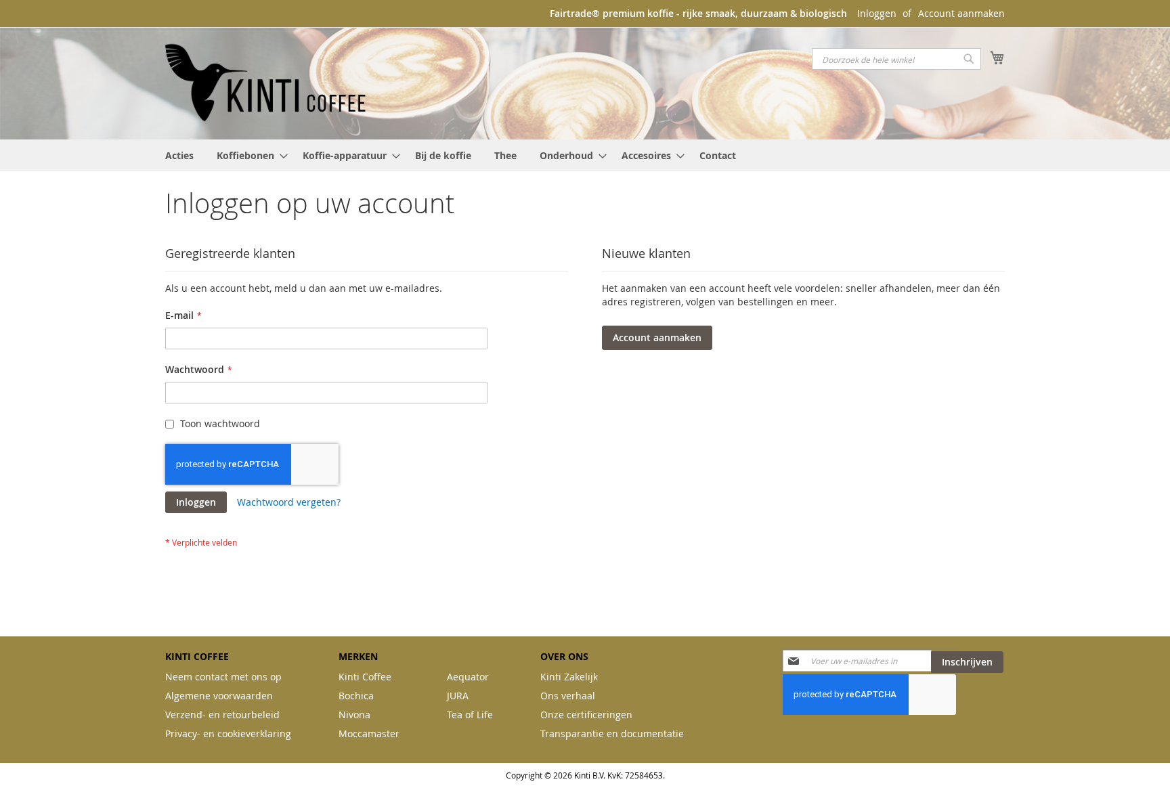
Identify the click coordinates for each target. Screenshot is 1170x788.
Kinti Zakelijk (569, 676)
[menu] (585, 155)
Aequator (468, 676)
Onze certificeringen (586, 714)
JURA (458, 695)
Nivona (354, 714)
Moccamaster (369, 733)
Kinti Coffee (365, 676)
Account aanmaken (961, 13)
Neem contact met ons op (223, 676)
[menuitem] (179, 155)
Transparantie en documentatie (612, 733)
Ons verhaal (567, 695)
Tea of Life (470, 714)
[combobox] (896, 59)
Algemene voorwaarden (219, 695)
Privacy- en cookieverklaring (228, 733)
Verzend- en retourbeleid (222, 714)
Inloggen (876, 13)
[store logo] (266, 83)
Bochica (356, 695)
